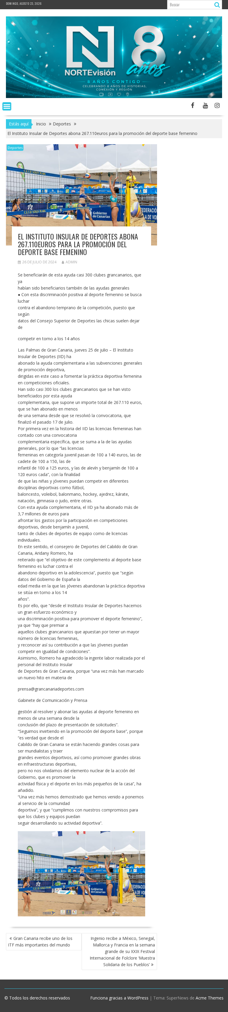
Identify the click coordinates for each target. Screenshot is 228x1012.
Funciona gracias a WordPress (119, 998)
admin (71, 262)
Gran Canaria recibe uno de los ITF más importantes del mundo (40, 941)
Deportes (15, 147)
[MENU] (6, 106)
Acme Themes (210, 998)
